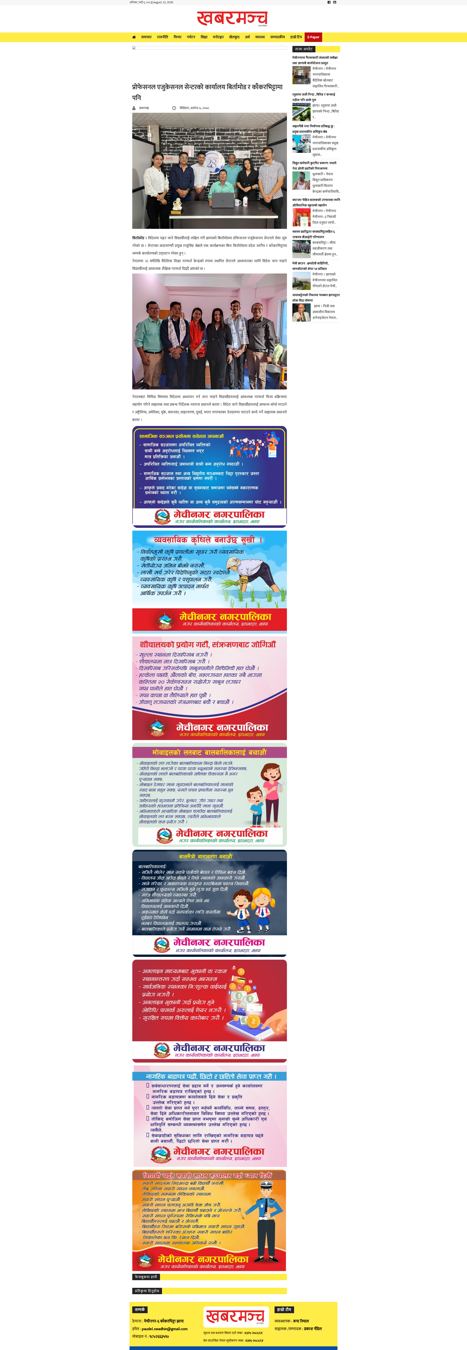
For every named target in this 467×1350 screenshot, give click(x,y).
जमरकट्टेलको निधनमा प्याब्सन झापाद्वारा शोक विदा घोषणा (316, 297)
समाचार (146, 37)
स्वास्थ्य (260, 37)
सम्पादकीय (277, 37)
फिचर (178, 37)
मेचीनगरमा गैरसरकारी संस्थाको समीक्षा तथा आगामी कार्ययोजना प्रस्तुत (315, 60)
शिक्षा (204, 37)
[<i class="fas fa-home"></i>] (134, 37)
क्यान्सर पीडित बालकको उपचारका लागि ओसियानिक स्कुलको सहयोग (316, 202)
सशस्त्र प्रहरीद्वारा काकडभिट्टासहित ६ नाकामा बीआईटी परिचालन (313, 234)
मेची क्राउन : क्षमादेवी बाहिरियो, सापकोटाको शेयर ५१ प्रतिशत (310, 266)
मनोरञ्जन (218, 37)
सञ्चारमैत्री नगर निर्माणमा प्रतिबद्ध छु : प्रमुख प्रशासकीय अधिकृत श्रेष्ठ (313, 129)
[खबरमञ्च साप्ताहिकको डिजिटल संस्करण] (233, 19)
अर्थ (247, 37)
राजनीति (162, 37)
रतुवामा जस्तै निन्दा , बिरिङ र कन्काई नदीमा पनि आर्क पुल (313, 97)
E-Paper (313, 37)
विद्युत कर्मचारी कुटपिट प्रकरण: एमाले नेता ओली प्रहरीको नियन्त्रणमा (314, 165)
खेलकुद (234, 37)
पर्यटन (191, 37)
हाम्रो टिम (296, 37)
